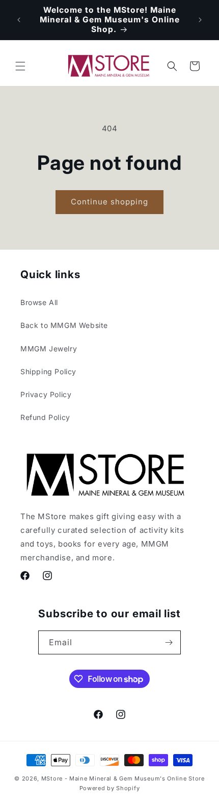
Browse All (39, 302)
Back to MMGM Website (64, 325)
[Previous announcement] (19, 20)
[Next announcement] (200, 20)
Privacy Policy (45, 394)
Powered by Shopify (109, 788)
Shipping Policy (48, 371)
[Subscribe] (169, 642)
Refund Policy (45, 417)
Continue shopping (109, 201)
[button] (20, 66)
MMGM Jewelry (48, 348)
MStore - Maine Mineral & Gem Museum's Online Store (123, 778)
